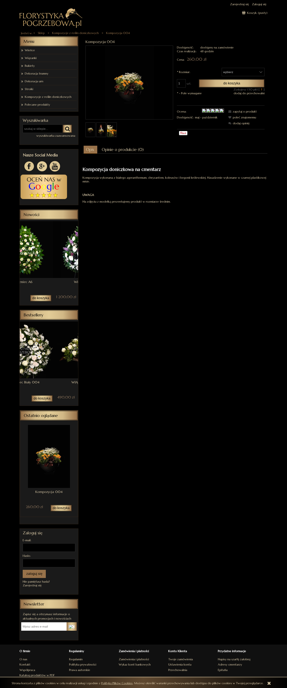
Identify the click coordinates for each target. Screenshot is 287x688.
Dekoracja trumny (36, 73)
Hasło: (27, 556)
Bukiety (30, 66)
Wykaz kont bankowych (135, 664)
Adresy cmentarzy (230, 664)
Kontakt (25, 664)
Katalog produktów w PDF (37, 675)
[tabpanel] (175, 181)
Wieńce (30, 50)
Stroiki (29, 89)
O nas (23, 659)
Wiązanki (31, 58)
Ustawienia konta (179, 664)
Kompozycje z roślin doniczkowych (48, 97)
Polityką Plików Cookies (117, 683)
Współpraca (27, 670)
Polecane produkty (37, 104)
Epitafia (223, 670)
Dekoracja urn (34, 81)
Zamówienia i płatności (134, 659)
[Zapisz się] (72, 626)
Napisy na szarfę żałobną (234, 659)
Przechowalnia (177, 670)
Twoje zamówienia (180, 659)
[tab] (90, 149)
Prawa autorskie (79, 670)
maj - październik (206, 117)
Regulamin (76, 659)
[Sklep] (51, 17)
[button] (242, 111)
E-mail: (27, 540)
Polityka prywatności (82, 664)
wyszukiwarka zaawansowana (55, 136)
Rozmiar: (183, 72)
